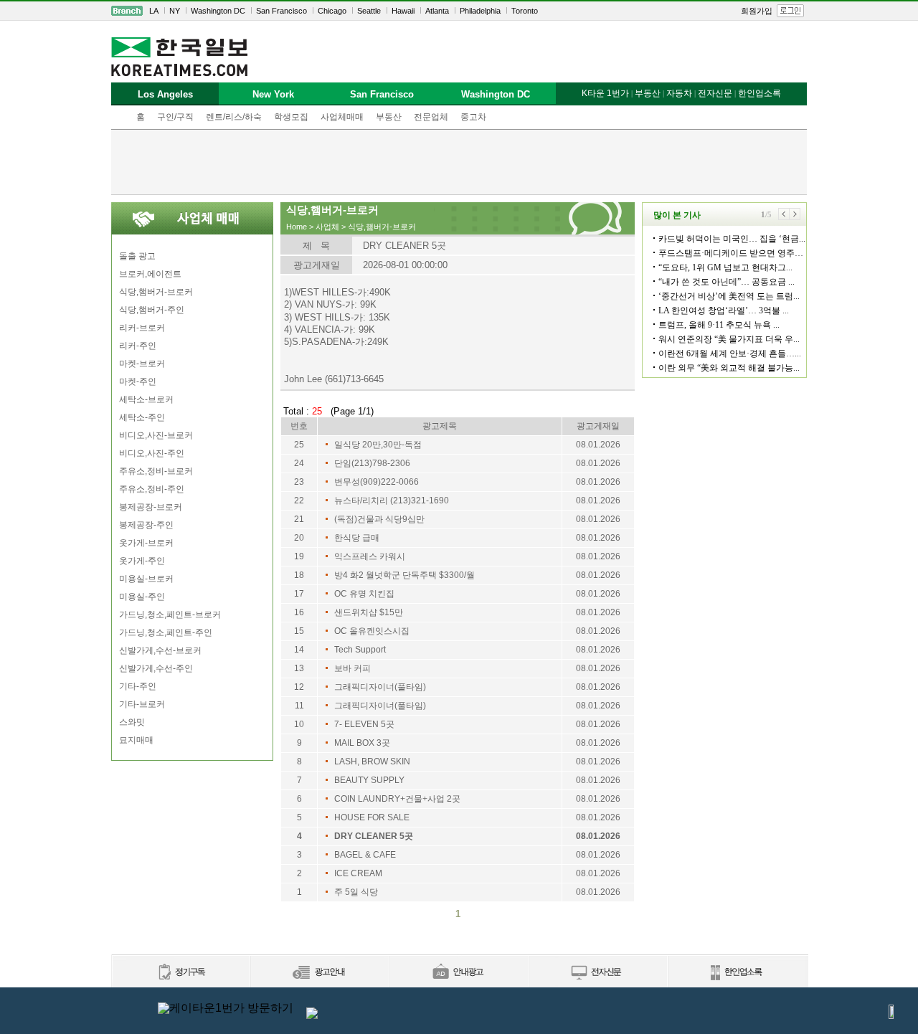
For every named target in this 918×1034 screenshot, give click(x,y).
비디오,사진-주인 (151, 453)
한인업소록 (759, 93)
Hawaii (403, 10)
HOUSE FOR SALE (372, 817)
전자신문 (715, 93)
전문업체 (431, 117)
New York (273, 94)
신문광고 (319, 972)
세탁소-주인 (142, 417)
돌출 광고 (137, 256)
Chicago (332, 10)
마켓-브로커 (142, 364)
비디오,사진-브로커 (156, 435)
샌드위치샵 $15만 (368, 612)
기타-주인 (137, 686)
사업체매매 (342, 117)
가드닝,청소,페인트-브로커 (170, 615)
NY (174, 10)
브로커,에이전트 (150, 274)
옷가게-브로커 (146, 543)
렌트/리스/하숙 (234, 117)
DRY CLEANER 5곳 (373, 836)
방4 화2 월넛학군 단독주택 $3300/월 (404, 575)
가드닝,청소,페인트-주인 (165, 632)
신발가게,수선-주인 (156, 668)
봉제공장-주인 (146, 525)
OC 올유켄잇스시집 (372, 631)
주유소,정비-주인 (151, 489)
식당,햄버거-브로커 (156, 292)
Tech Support (360, 650)
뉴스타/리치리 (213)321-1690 (391, 500)
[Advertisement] (459, 162)
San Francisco (281, 10)
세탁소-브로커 (146, 399)
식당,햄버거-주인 (151, 310)
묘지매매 (136, 740)
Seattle (369, 10)
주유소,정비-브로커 (156, 471)
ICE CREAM (358, 873)
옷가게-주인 (142, 561)
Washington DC (218, 10)
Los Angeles (165, 94)
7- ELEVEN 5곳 (364, 724)
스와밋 (132, 722)
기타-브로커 (142, 704)
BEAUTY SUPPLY (369, 780)
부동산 (389, 117)
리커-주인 (137, 346)
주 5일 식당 (356, 892)
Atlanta (437, 10)
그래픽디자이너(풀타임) (380, 687)
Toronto (524, 10)
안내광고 (458, 972)
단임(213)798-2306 (372, 463)
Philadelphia (480, 10)
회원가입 (756, 10)
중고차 (473, 117)
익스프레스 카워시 (369, 556)
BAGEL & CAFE (365, 855)
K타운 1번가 (605, 93)
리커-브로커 (142, 328)
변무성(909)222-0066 (376, 482)
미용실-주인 (142, 597)
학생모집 (291, 117)
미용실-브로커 (146, 579)
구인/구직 (175, 117)
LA (153, 10)
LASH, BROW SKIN (372, 761)
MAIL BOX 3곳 (362, 743)
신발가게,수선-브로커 (160, 650)
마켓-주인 (137, 381)
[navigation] (459, 10)
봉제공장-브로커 (150, 507)
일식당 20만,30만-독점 (378, 445)
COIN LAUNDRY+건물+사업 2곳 (397, 799)
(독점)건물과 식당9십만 (379, 519)
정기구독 (180, 972)
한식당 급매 (356, 538)
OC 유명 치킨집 (364, 594)
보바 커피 (352, 668)
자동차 (679, 93)
